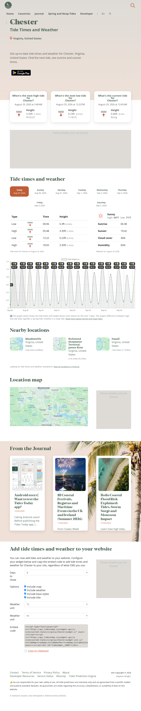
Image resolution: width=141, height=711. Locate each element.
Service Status (45, 676)
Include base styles (38, 593)
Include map (34, 586)
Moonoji (61, 676)
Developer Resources (22, 676)
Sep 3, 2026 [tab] (122, 191)
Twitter (12, 22)
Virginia (18, 38)
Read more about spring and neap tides (84, 318)
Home (10, 13)
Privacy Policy (52, 672)
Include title (34, 597)
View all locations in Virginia (66, 366)
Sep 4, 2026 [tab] (39, 204)
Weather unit (15, 606)
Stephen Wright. (123, 676)
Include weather (36, 590)
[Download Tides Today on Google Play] (21, 72)
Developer (86, 13)
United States (32, 38)
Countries (24, 13)
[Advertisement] (70, 149)
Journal (39, 13)
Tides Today (8, 5)
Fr (110, 13)
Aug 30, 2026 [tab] (40, 191)
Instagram (18, 22)
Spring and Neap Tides (62, 13)
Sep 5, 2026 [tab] (101, 204)
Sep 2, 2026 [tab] (102, 191)
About (66, 672)
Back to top (133, 703)
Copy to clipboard (38, 650)
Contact (14, 672)
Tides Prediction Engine (82, 676)
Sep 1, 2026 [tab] (82, 191)
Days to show (13, 576)
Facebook (25, 22)
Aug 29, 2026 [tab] (19, 191)
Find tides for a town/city (133, 5)
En (103, 13)
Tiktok (31, 22)
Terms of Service (31, 672)
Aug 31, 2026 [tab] (61, 191)
